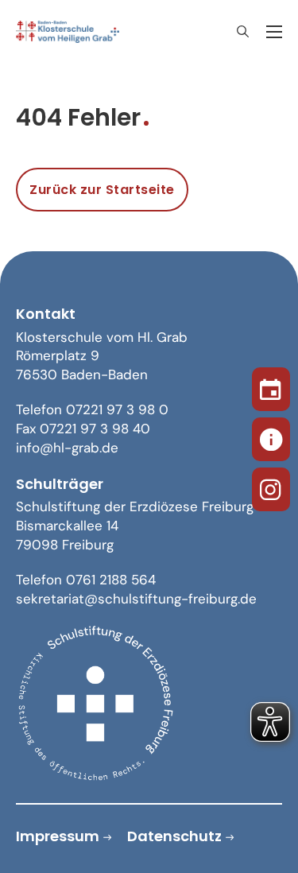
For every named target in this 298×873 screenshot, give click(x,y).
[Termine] (271, 386)
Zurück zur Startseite (102, 189)
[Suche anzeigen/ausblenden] (242, 32)
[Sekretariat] (271, 436)
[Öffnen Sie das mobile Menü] (274, 31)
